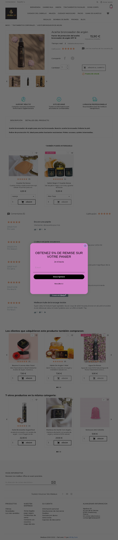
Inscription (59, 277)
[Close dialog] (85, 245)
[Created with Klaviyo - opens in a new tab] (59, 295)
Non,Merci (59, 284)
